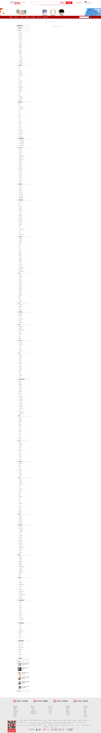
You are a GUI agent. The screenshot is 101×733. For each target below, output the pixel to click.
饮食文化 (20, 275)
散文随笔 (20, 166)
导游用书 (20, 333)
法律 (19, 113)
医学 (19, 105)
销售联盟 (55, 720)
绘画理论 (20, 356)
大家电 (14, 714)
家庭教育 (20, 61)
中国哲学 (20, 238)
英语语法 (20, 482)
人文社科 (20, 236)
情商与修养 (21, 196)
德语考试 (20, 598)
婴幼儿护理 (21, 344)
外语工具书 (21, 589)
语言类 (20, 577)
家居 (19, 127)
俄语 (19, 508)
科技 (19, 440)
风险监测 (64, 720)
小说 (19, 79)
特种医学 (20, 438)
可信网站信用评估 (31, 729)
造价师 (20, 573)
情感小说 (20, 164)
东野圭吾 (50, 5)
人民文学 (46, 5)
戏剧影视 (20, 366)
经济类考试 (21, 526)
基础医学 (20, 419)
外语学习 (20, 110)
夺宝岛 (84, 708)
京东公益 (79, 720)
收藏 (19, 373)
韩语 (19, 505)
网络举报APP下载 (62, 729)
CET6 (20, 487)
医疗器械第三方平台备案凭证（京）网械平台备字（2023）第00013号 (61, 725)
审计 (19, 225)
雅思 (19, 493)
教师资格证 (21, 543)
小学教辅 (20, 519)
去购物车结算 (88, 2)
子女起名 (20, 345)
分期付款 (50, 711)
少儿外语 (20, 35)
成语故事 (20, 52)
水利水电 (20, 568)
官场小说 (20, 178)
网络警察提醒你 (39, 729)
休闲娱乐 (20, 91)
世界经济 (20, 217)
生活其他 (20, 300)
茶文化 (20, 278)
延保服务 (85, 711)
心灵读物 (20, 192)
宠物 (19, 297)
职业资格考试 (21, 547)
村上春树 (40, 5)
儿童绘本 (20, 44)
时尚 (19, 302)
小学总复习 (21, 612)
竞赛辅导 (20, 614)
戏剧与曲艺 (21, 169)
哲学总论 (20, 241)
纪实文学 (20, 173)
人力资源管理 (21, 229)
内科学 (20, 422)
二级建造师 (21, 531)
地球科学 (20, 473)
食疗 (19, 317)
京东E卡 (85, 713)
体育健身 (20, 322)
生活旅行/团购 (16, 711)
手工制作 (20, 292)
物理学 (20, 466)
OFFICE (20, 401)
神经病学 (20, 431)
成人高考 (20, 537)
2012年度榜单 (21, 143)
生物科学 (20, 470)
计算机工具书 (21, 408)
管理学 (20, 213)
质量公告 (69, 720)
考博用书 (20, 552)
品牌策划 (20, 210)
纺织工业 (20, 457)
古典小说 (20, 154)
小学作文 (20, 615)
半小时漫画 (55, 5)
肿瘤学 (20, 429)
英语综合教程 (21, 584)
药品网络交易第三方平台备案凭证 (68, 722)
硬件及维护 (21, 396)
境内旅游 (20, 326)
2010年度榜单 (21, 140)
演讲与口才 (21, 191)
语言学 (20, 587)
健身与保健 (21, 87)
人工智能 (20, 398)
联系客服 (15, 716)
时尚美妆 (20, 89)
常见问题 (15, 713)
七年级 (20, 624)
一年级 (20, 602)
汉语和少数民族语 (22, 594)
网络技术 (20, 386)
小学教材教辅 (21, 600)
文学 (19, 68)
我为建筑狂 (21, 570)
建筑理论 (20, 563)
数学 (19, 465)
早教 (19, 347)
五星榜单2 (20, 101)
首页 (11, 17)
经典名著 (20, 45)
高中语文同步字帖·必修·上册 (25, 673)
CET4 (20, 486)
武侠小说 (20, 161)
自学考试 (20, 542)
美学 (19, 247)
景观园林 (20, 561)
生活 (19, 273)
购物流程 (15, 708)
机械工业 (20, 442)
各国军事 (20, 269)
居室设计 (20, 280)
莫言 (43, 5)
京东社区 (59, 720)
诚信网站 (46, 729)
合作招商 (30, 720)
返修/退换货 (68, 713)
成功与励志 (21, 75)
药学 (19, 433)
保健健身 (20, 313)
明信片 (20, 338)
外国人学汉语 (21, 591)
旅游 (19, 324)
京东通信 (85, 714)
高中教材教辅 (21, 640)
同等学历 (20, 549)
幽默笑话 (20, 288)
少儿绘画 (20, 56)
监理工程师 (21, 571)
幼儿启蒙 (20, 42)
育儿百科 (20, 349)
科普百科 (20, 33)
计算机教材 (21, 406)
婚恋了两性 (21, 73)
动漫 (19, 124)
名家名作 (20, 149)
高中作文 (20, 651)
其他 (19, 436)
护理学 (20, 434)
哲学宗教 (20, 85)
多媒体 (20, 393)
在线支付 (50, 710)
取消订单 (67, 714)
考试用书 (20, 524)
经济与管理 (45, 17)
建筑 (19, 103)
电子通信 (20, 122)
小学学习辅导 (21, 619)
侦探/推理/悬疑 (21, 156)
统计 (19, 227)
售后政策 (67, 708)
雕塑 (19, 372)
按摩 (19, 320)
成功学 (20, 185)
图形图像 (20, 384)
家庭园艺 (20, 290)
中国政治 (20, 257)
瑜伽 (19, 308)
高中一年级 (21, 642)
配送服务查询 (33, 711)
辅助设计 (20, 389)
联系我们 (20, 720)
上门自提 (32, 708)
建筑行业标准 (21, 566)
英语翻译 (20, 481)
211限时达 (33, 710)
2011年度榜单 (21, 141)
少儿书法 (20, 54)
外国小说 (20, 163)
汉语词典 (20, 593)
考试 (19, 112)
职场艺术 (20, 189)
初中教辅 (20, 521)
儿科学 (20, 428)
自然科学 (20, 461)
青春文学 (20, 70)
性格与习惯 (21, 194)
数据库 (20, 381)
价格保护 (67, 710)
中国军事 (20, 260)
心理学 (20, 84)
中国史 (20, 252)
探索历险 (20, 47)
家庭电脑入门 (21, 400)
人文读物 (20, 264)
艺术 (19, 119)
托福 (19, 494)
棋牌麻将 (20, 293)
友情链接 (50, 720)
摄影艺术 (20, 361)
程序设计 (20, 382)
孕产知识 (20, 342)
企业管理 (20, 201)
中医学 (20, 417)
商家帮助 (35, 720)
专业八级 (20, 491)
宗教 (19, 248)
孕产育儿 (20, 340)
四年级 (20, 607)
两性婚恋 (20, 287)
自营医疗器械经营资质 (56, 722)
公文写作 (20, 596)
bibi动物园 (64, 5)
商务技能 (20, 219)
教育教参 (20, 517)
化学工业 (20, 447)
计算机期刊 (21, 405)
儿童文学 (20, 32)
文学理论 (20, 171)
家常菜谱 (20, 276)
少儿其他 (20, 59)
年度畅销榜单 (21, 138)
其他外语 (20, 510)
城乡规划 (20, 565)
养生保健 (20, 311)
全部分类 (16, 17)
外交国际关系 (21, 271)
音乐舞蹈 (20, 363)
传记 (19, 67)
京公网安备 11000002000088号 (20, 722)
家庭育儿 (20, 72)
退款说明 (67, 711)
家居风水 (20, 285)
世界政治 (20, 259)
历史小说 (20, 176)
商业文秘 (20, 220)
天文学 (20, 471)
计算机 (20, 538)
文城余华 (59, 5)
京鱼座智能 (85, 716)
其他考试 (20, 545)
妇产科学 (20, 426)
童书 (22, 17)
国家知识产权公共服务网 (69, 729)
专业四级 (20, 489)
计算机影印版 (21, 412)
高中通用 (20, 654)
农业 (19, 452)
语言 (19, 477)
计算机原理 (21, 403)
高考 (19, 652)
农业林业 (20, 132)
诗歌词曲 (20, 168)
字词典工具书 (21, 108)
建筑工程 (20, 556)
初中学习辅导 (21, 630)
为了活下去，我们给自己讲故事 (25, 687)
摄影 (19, 336)
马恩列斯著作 (21, 267)
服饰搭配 (20, 309)
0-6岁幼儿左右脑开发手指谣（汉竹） (25, 664)
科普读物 (20, 129)
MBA (20, 231)
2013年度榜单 (21, 145)
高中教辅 (20, 522)
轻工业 (20, 449)
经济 (19, 92)
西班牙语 (20, 503)
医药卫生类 (21, 528)
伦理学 (20, 245)
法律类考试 (21, 540)
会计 (19, 203)
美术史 (20, 377)
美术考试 (20, 358)
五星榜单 (27, 17)
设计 (19, 365)
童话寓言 (20, 51)
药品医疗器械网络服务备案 (46, 722)
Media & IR (85, 720)
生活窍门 (20, 281)
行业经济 (20, 207)
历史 (19, 117)
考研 (19, 533)
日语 (19, 499)
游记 (19, 334)
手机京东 (45, 720)
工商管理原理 (21, 234)
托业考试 (20, 582)
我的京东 (79, 2)
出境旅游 (20, 328)
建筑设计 (20, 558)
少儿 (19, 77)
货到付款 (50, 708)
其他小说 (20, 180)
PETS (20, 579)
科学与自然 (21, 131)
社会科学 (20, 134)
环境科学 (20, 450)
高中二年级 (21, 644)
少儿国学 (20, 49)
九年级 (20, 628)
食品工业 (20, 456)
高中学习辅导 (21, 647)
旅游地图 (20, 82)
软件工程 (20, 394)
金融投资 (20, 99)
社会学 (20, 262)
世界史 (20, 253)
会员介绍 (15, 710)
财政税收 (20, 224)
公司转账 (50, 713)
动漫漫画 (20, 175)
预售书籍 (33, 17)
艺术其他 (20, 375)
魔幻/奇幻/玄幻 (21, 159)
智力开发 (20, 40)
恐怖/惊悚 (20, 157)
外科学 (20, 424)
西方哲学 (20, 240)
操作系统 (20, 391)
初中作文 (20, 633)
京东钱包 (51, 726)
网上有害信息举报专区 (54, 729)
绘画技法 (20, 354)
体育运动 (20, 136)
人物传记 (20, 265)
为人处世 (20, 187)
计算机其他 (21, 413)
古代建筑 (20, 559)
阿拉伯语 (20, 506)
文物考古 (20, 255)
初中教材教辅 (21, 623)
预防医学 (20, 421)
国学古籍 (20, 115)
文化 (19, 120)
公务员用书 (21, 535)
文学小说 (39, 17)
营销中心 (40, 720)
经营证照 (45, 725)
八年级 (20, 626)
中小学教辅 (21, 63)
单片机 (20, 410)
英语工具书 (21, 484)
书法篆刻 (20, 370)
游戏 (19, 299)
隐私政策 (74, 720)
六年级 (20, 610)
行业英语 (20, 586)
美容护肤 (20, 304)
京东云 (56, 726)
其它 (19, 621)
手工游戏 (20, 37)
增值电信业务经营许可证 (86, 725)
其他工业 (20, 454)
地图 (19, 331)
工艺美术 (20, 368)
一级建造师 (21, 530)
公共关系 (20, 222)
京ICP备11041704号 (32, 722)
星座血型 (20, 295)
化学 (19, 468)
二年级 (20, 603)
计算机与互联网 (21, 379)
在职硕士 (20, 550)
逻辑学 (20, 243)
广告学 (20, 212)
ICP (38, 722)
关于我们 (16, 720)
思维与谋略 (21, 197)
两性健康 (20, 315)
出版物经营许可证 (51, 723)
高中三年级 (21, 646)
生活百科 (20, 283)
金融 (19, 205)
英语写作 (20, 479)
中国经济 (20, 215)
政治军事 (20, 96)
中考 (19, 635)
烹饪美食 (20, 80)
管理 (19, 94)
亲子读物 (20, 39)
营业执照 (78, 725)
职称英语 (20, 496)
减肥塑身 (20, 306)
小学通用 (20, 617)
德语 (19, 498)
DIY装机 (85, 710)
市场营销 (20, 208)
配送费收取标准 (34, 713)
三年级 (20, 605)
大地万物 (20, 475)
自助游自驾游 (21, 329)
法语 (19, 501)
